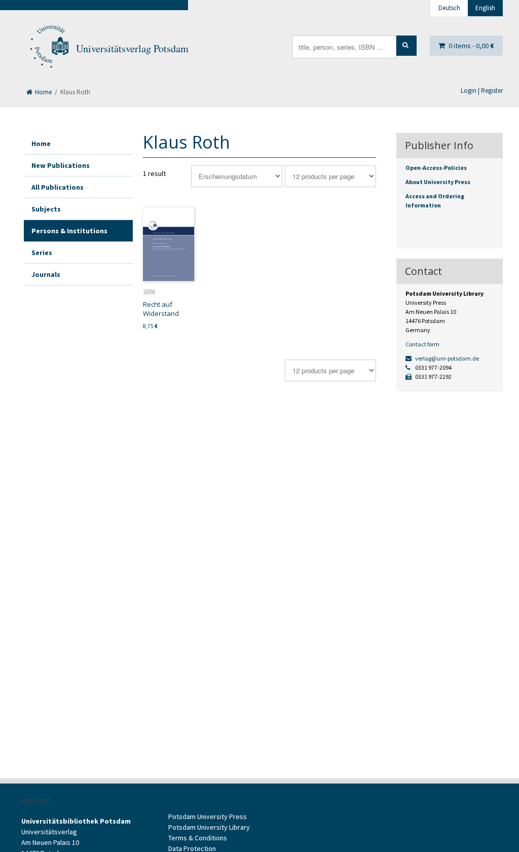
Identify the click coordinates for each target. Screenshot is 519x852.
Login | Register (482, 90)
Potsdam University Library (209, 827)
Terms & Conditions (197, 837)
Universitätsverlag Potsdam (132, 48)
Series (41, 252)
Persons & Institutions (69, 230)
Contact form (422, 344)
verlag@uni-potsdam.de (446, 358)
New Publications (60, 165)
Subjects (46, 209)
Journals (45, 274)
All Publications (57, 187)
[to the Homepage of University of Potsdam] (48, 48)
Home (42, 92)
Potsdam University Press (207, 816)
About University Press (437, 182)
